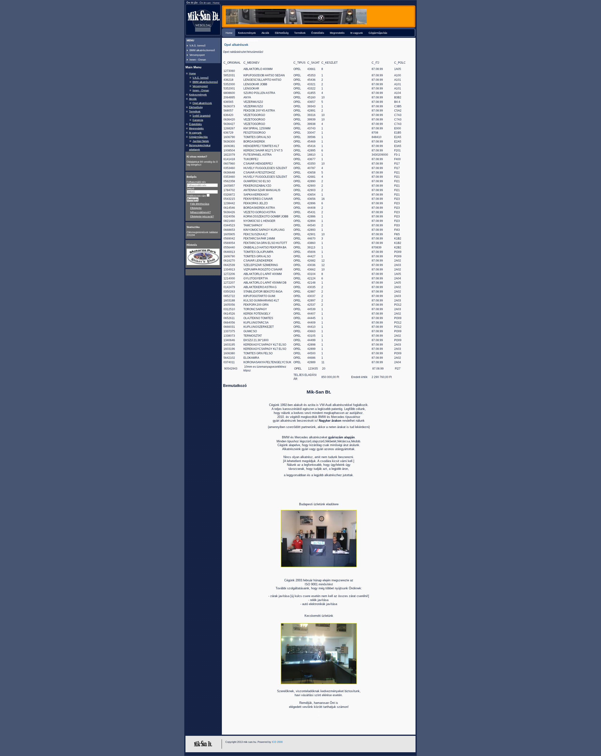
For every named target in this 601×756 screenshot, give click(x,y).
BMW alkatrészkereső (202, 50)
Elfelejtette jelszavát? (202, 216)
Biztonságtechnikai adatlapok (242, 40)
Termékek (300, 32)
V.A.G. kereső (197, 45)
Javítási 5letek (201, 141)
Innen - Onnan (197, 59)
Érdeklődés (317, 32)
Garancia (198, 120)
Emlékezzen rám (196, 195)
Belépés (192, 199)
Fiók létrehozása (199, 203)
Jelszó (190, 188)
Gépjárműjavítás (378, 32)
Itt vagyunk (356, 32)
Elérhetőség (282, 32)
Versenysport (197, 55)
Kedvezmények (247, 32)
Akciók (265, 32)
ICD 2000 (277, 742)
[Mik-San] (185, 7)
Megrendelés (337, 32)
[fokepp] (296, 23)
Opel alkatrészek (202, 103)
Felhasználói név (196, 182)
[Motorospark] (203, 264)
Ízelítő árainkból (201, 115)
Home (229, 32)
